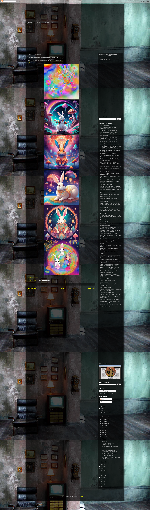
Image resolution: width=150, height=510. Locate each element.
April (103, 434)
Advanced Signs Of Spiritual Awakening (110, 294)
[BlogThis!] (44, 280)
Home (62, 289)
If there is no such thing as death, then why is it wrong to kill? (110, 302)
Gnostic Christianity (105, 219)
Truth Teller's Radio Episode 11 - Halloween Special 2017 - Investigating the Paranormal (110, 134)
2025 (102, 413)
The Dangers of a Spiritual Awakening (109, 299)
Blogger (82, 496)
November (105, 419)
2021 (102, 466)
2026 (102, 410)
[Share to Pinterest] (49, 280)
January (104, 441)
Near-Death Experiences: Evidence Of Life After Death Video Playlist (109, 239)
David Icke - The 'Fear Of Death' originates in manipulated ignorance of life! (109, 163)
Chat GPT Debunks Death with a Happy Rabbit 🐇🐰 (110, 454)
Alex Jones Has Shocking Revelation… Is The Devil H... (110, 451)
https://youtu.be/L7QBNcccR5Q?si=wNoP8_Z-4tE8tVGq (42, 62)
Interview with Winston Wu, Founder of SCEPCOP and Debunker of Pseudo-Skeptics (110, 181)
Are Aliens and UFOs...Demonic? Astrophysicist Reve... (110, 447)
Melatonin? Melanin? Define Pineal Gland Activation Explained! (110, 289)
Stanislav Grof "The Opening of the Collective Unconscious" (109, 249)
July (103, 428)
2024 (102, 415)
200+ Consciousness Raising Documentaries (107, 281)
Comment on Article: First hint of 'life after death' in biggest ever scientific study (110, 167)
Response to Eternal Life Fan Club (109, 198)
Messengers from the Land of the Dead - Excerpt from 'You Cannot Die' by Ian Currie (110, 256)
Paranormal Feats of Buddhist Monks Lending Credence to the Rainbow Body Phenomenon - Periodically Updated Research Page (110, 205)
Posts (102, 399)
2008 (102, 486)
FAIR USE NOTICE (105, 59)
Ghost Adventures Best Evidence (108, 130)
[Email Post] (39, 280)
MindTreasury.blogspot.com (35, 277)
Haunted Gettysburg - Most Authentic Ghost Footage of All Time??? (109, 268)
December (105, 417)
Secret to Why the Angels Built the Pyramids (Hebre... (110, 443)
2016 (102, 477)
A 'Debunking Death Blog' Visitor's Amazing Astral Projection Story (108, 142)
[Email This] (43, 280)
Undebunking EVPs (105, 196)
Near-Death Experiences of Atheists (109, 170)
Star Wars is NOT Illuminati (107, 184)
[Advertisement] (75, 39)
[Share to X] (46, 280)
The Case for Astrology (106, 278)
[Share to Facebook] (48, 280)
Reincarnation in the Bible (106, 223)
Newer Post (32, 289)
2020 (102, 468)
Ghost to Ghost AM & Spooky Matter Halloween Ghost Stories (109, 271)
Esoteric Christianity (105, 221)
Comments (104, 401)
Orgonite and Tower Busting (107, 292)
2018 (102, 473)
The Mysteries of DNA (105, 287)
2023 (102, 462)
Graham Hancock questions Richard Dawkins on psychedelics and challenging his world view (110, 261)
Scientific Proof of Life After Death (108, 125)
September (105, 423)
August (104, 425)
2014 (102, 481)
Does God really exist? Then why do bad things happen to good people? (110, 305)
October (104, 421)
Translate (111, 393)
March (104, 436)
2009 (102, 484)
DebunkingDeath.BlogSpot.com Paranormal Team (108, 128)
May (103, 432)
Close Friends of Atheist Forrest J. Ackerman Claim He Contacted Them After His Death (109, 173)
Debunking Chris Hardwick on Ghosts (109, 194)
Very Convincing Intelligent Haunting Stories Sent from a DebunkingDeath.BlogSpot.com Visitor (110, 138)
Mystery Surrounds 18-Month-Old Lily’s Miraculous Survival (110, 159)
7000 (102, 408)
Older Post (91, 289)
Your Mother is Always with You (108, 153)
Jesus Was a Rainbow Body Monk (109, 233)
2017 (102, 475)
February (104, 439)
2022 (102, 464)
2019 (102, 470)
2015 (102, 479)
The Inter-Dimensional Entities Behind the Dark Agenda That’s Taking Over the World (110, 191)
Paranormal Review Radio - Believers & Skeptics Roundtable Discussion (110, 265)
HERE (109, 56)
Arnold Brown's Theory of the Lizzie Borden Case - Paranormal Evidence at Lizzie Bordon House (110, 276)
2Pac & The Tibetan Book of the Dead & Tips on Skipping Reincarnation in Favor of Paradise (110, 211)
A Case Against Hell (105, 225)
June (103, 430)
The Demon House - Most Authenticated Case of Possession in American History (110, 187)
